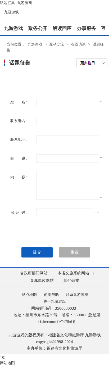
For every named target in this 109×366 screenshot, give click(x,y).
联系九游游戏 (77, 295)
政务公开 (37, 28)
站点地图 (29, 295)
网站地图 (7, 363)
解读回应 (62, 28)
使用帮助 (51, 295)
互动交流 (56, 44)
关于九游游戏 (54, 302)
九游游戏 (11, 12)
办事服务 (86, 28)
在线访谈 (78, 44)
